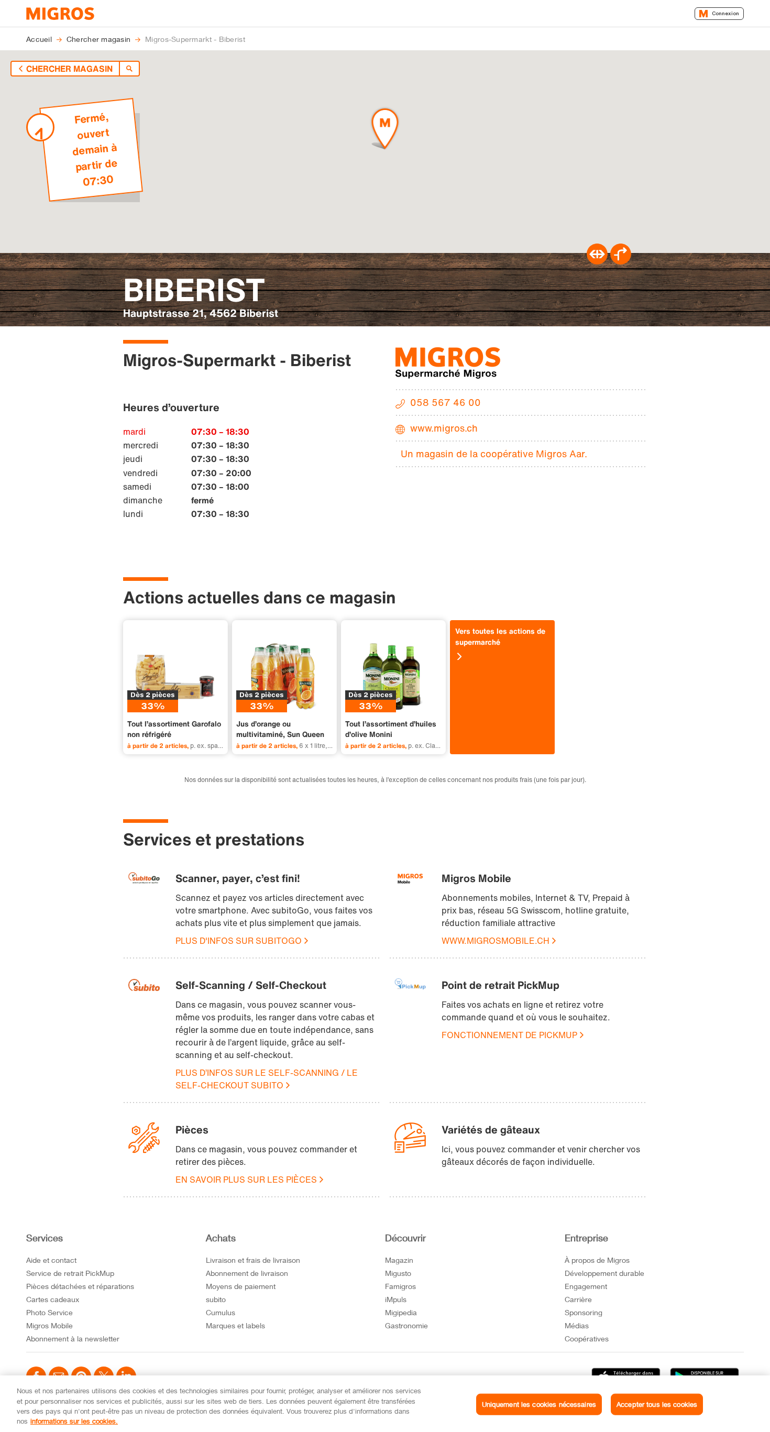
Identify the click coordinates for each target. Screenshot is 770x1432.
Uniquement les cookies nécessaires (539, 1404)
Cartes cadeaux (52, 1299)
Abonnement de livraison (247, 1273)
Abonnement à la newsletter (72, 1338)
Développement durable (604, 1273)
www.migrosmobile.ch (495, 940)
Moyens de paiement (241, 1286)
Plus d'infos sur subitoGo (238, 940)
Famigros (400, 1286)
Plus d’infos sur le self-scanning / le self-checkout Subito (266, 1079)
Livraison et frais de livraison (253, 1259)
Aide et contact (51, 1259)
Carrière (578, 1299)
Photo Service (49, 1312)
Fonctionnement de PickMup (509, 1035)
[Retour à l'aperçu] (129, 68)
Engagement (586, 1286)
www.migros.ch (444, 428)
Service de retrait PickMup (70, 1273)
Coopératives (587, 1338)
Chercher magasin (69, 68)
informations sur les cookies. (74, 1421)
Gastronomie (406, 1325)
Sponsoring (583, 1312)
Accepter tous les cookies (657, 1404)
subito (216, 1299)
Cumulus (220, 1312)
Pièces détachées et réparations (80, 1286)
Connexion (725, 13)
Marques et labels (235, 1325)
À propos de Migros (597, 1259)
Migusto (398, 1273)
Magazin (399, 1259)
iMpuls (395, 1299)
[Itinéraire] (597, 261)
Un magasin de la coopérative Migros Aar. (494, 453)
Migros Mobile (49, 1325)
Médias (577, 1325)
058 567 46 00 (445, 402)
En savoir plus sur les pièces (246, 1179)
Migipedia (401, 1312)
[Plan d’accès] (620, 261)
